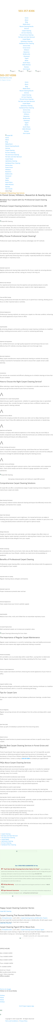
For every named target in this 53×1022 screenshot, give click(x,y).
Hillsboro (26, 50)
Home (26, 18)
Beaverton (26, 52)
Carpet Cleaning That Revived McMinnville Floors (20, 915)
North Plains (26, 62)
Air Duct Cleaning (27, 33)
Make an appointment (9, 16)
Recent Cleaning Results (26, 26)
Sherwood (26, 56)
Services (26, 28)
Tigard (26, 58)
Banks (26, 60)
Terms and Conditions (11, 1021)
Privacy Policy (23, 1021)
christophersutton (7, 918)
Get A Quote (26, 69)
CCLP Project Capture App (26, 1006)
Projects (45, 918)
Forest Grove (26, 48)
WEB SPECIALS (26, 65)
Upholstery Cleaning (26, 41)
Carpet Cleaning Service (27, 918)
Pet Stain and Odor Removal (26, 37)
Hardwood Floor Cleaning (26, 43)
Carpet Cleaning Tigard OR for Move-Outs (17, 927)
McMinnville (26, 54)
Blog (26, 22)
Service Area (26, 45)
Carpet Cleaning (26, 31)
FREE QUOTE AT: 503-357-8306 (35, 936)
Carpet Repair (26, 39)
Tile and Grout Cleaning (26, 35)
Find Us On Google (5, 989)
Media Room (26, 24)
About (26, 20)
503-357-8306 (8, 75)
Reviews (26, 67)
